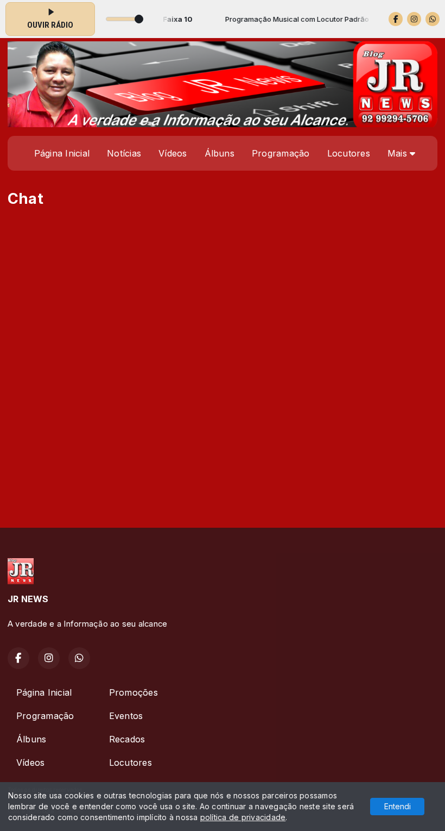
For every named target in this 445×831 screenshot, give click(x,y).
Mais (398, 153)
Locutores (348, 153)
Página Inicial (62, 153)
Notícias (124, 153)
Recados (127, 739)
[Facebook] (396, 19)
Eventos (126, 715)
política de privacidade (243, 817)
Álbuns (219, 153)
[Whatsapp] (432, 19)
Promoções (133, 692)
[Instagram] (414, 19)
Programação (281, 153)
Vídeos (172, 153)
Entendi (397, 806)
